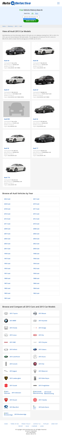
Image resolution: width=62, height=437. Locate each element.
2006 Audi (36, 234)
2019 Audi (36, 204)
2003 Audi (7, 244)
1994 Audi (36, 263)
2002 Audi (36, 244)
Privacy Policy (25, 424)
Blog (27, 426)
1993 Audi (7, 268)
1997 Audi (7, 258)
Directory (54, 424)
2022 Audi (7, 199)
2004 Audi (36, 239)
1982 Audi (36, 293)
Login (42, 426)
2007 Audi (7, 234)
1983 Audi (7, 293)
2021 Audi (36, 199)
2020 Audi (7, 204)
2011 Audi (7, 224)
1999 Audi (7, 253)
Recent (20, 426)
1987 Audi (7, 283)
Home (6, 424)
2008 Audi (36, 229)
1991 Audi (7, 273)
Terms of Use (14, 424)
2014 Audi (7, 219)
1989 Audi (7, 278)
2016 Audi (7, 214)
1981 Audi (7, 298)
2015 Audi (36, 214)
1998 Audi (36, 253)
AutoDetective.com (16, 3)
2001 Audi (7, 249)
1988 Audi (36, 278)
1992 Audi (36, 268)
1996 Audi (36, 258)
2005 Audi (7, 239)
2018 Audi (7, 209)
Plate (36, 13)
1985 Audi (7, 288)
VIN (32, 13)
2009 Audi (7, 229)
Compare (34, 426)
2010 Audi (36, 224)
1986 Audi (36, 283)
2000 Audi (36, 249)
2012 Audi (36, 219)
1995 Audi (7, 263)
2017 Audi (36, 209)
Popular (46, 424)
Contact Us (36, 424)
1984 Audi (36, 288)
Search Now (30, 21)
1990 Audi (36, 273)
